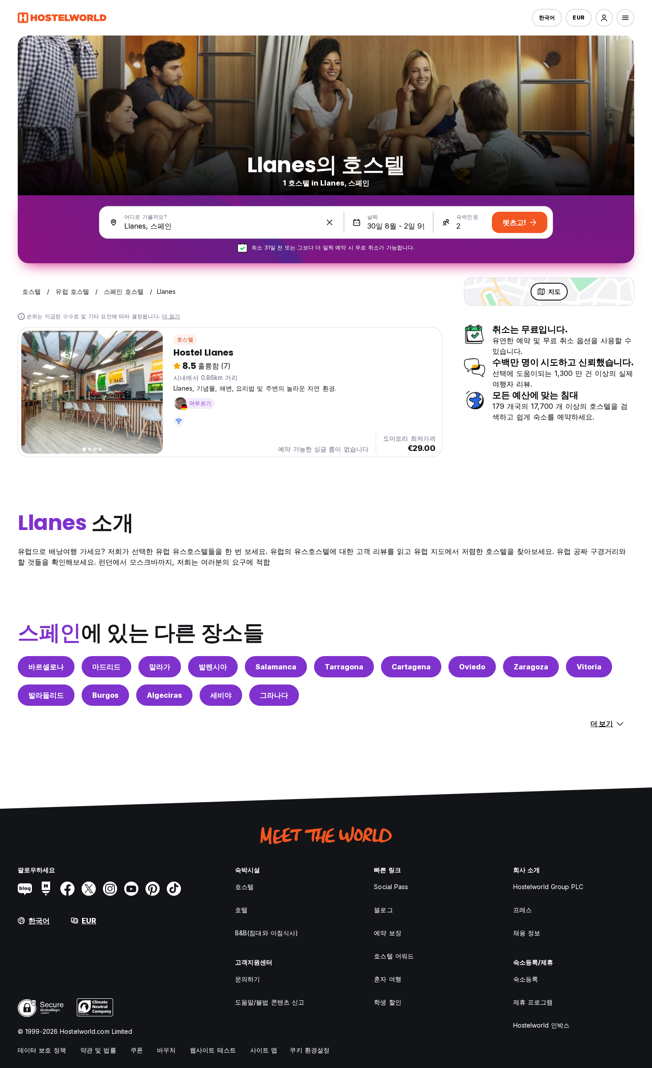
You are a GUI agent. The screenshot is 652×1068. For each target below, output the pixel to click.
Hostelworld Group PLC (548, 886)
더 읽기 (171, 316)
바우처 (166, 1050)
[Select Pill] (604, 18)
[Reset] (329, 222)
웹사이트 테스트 (213, 1050)
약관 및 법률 (98, 1050)
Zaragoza (531, 666)
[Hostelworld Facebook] (67, 889)
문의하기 (247, 979)
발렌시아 (213, 666)
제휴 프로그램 (533, 1002)
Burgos (105, 695)
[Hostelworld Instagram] (110, 889)
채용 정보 (527, 933)
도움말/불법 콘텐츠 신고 (269, 1002)
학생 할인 (387, 1002)
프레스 (522, 910)
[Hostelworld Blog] (25, 889)
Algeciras (164, 695)
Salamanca (275, 666)
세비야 (221, 695)
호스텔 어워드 (394, 956)
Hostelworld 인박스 (541, 1025)
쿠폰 (136, 1050)
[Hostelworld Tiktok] (174, 889)
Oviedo (472, 666)
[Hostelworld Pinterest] (152, 889)
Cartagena (411, 666)
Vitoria (589, 666)
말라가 (159, 666)
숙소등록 (525, 979)
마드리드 (106, 666)
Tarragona (344, 666)
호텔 (241, 910)
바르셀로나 (46, 666)
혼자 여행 (387, 979)
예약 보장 (387, 933)
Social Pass (391, 886)
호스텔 (185, 339)
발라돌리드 (46, 695)
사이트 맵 (264, 1050)
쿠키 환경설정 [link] (310, 1050)
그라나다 (274, 695)
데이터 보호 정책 (42, 1050)
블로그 (383, 910)
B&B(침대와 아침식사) (266, 933)
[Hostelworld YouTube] (131, 889)
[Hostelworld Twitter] (89, 889)
